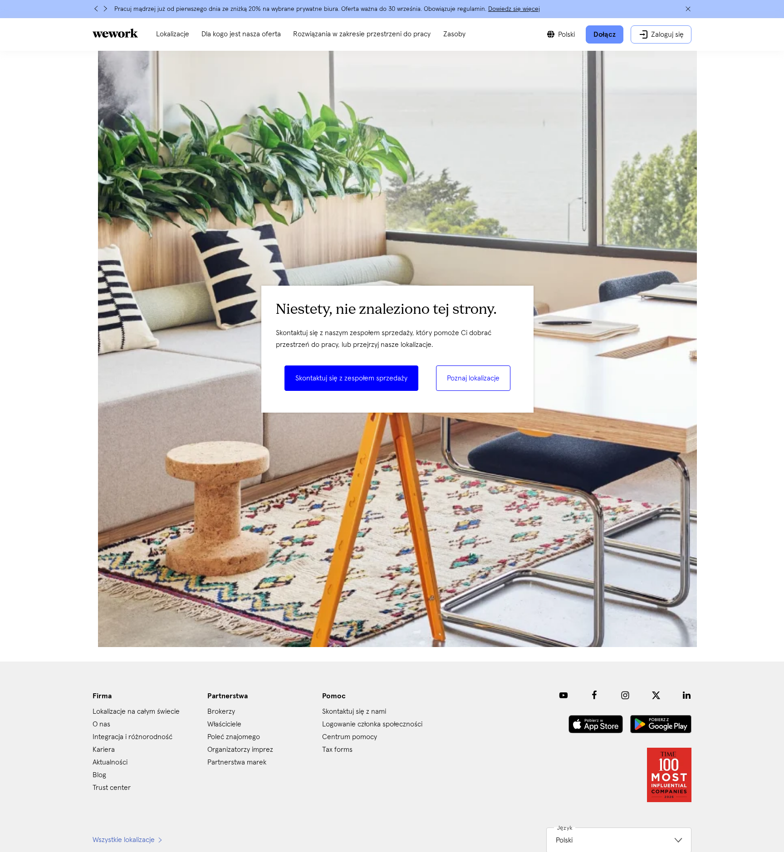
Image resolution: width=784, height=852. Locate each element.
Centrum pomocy (349, 736)
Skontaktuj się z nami (354, 711)
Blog (99, 775)
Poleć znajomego (233, 736)
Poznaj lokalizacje (473, 378)
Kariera (104, 749)
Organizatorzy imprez (240, 749)
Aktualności (110, 762)
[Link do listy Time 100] (669, 775)
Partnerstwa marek (236, 762)
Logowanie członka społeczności (372, 724)
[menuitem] (172, 34)
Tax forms (337, 749)
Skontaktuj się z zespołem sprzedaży (351, 378)
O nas (101, 724)
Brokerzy (221, 711)
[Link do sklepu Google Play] (660, 724)
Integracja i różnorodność (132, 736)
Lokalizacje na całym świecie (136, 711)
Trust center (112, 787)
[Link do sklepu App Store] (595, 724)
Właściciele (224, 724)
